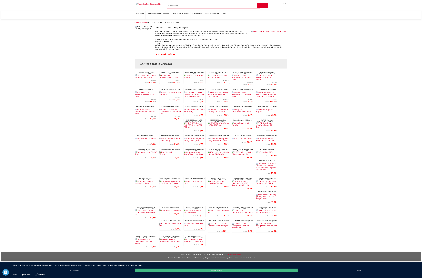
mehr (359, 270)
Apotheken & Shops (181, 13)
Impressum (209, 258)
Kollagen (143, 22)
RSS (256, 258)
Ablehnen (74, 270)
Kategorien (197, 13)
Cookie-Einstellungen (233, 254)
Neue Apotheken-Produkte (158, 13)
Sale (224, 13)
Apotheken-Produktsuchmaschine (177, 258)
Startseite (137, 22)
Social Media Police (237, 258)
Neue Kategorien (212, 13)
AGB (250, 258)
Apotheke (140, 13)
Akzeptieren (216, 270)
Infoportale (198, 258)
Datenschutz (221, 258)
